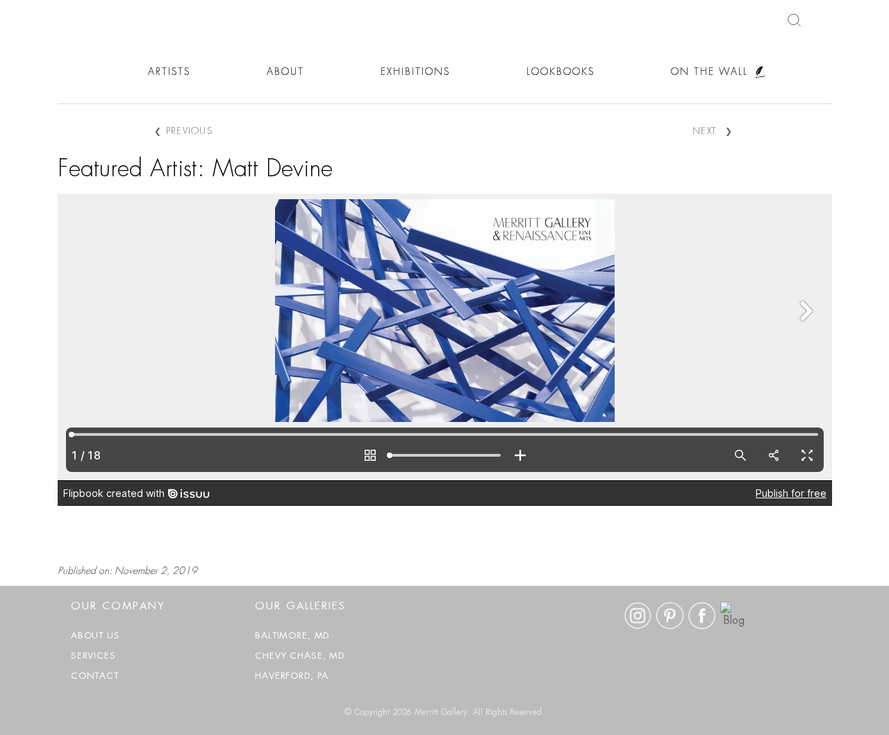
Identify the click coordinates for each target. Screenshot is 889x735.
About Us (95, 636)
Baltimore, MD (292, 636)
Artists (169, 72)
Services (93, 656)
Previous (183, 131)
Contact (95, 676)
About (285, 72)
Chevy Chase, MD (299, 656)
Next (712, 131)
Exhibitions (415, 72)
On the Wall (709, 72)
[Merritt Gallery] (62, 81)
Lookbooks (560, 72)
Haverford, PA (292, 676)
